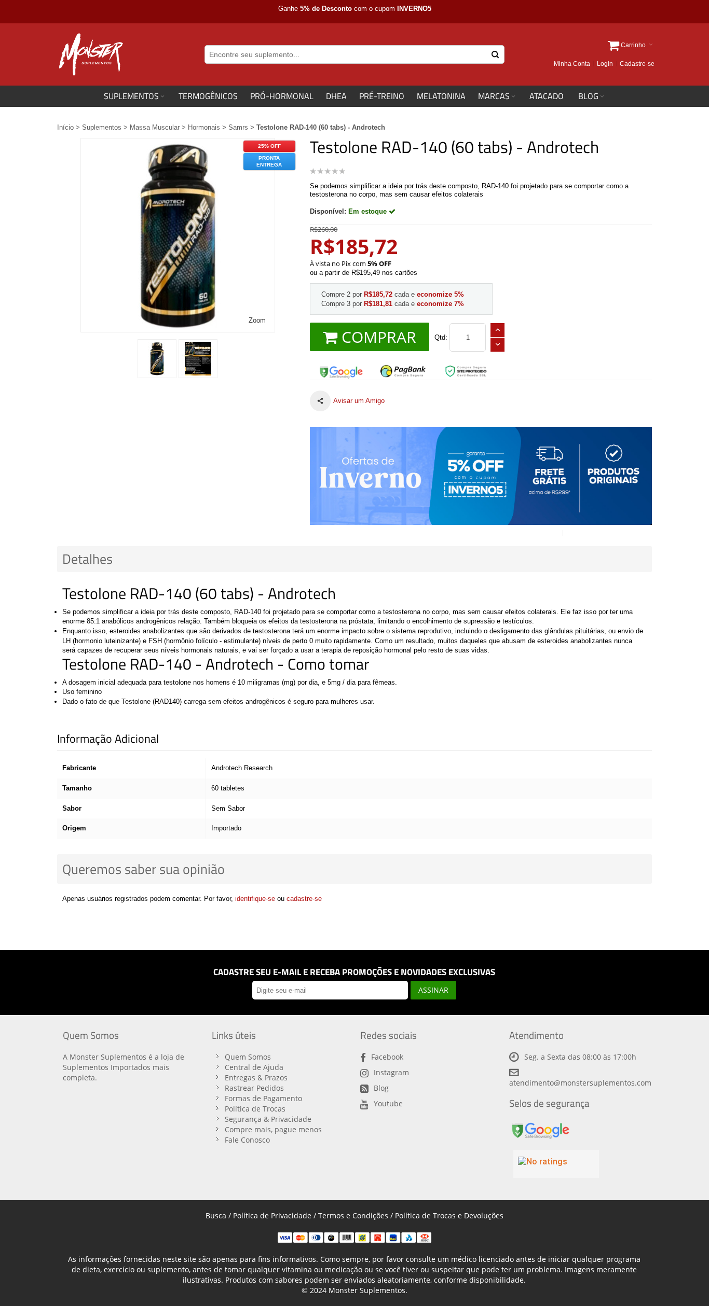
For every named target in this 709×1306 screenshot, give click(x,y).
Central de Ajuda (254, 1067)
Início (65, 127)
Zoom (257, 320)
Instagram (391, 1072)
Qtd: (440, 337)
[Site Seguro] (341, 368)
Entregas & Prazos (256, 1077)
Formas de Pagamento (263, 1098)
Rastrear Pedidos (254, 1088)
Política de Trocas (255, 1109)
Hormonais (204, 127)
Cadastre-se (637, 63)
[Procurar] (495, 54)
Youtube (388, 1103)
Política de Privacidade (272, 1215)
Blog (381, 1088)
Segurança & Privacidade (268, 1119)
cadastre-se (304, 898)
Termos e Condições (353, 1215)
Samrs (238, 127)
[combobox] (354, 54)
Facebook (387, 1057)
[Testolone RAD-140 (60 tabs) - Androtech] (157, 358)
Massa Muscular (155, 127)
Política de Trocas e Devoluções (449, 1215)
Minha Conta (572, 63)
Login (605, 63)
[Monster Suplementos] (90, 54)
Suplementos (101, 127)
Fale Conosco (247, 1140)
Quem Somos (248, 1057)
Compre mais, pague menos (273, 1129)
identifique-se (255, 898)
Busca (216, 1215)
